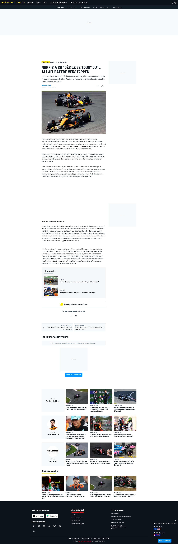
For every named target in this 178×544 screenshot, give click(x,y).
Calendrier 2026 (85, 7)
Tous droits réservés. (98, 541)
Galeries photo (104, 7)
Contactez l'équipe (116, 519)
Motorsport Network (84, 541)
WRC (38, 2)
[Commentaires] (103, 86)
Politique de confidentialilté (101, 538)
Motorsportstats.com (77, 523)
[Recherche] (172, 2)
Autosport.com (75, 520)
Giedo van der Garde (54, 226)
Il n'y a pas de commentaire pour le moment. (73, 343)
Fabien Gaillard (46, 85)
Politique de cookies (86, 538)
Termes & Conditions (73, 538)
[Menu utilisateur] (175, 2)
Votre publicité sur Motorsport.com (121, 516)
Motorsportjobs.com (77, 517)
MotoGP (30, 2)
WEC (45, 2)
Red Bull (77, 154)
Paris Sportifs (117, 7)
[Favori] (98, 86)
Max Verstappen (96, 146)
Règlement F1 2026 (72, 7)
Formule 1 (20, 2)
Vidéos (95, 7)
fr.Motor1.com (75, 515)
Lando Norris (80, 141)
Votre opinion (114, 513)
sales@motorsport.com (117, 522)
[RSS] (34, 531)
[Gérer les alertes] (76, 315)
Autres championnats (58, 2)
